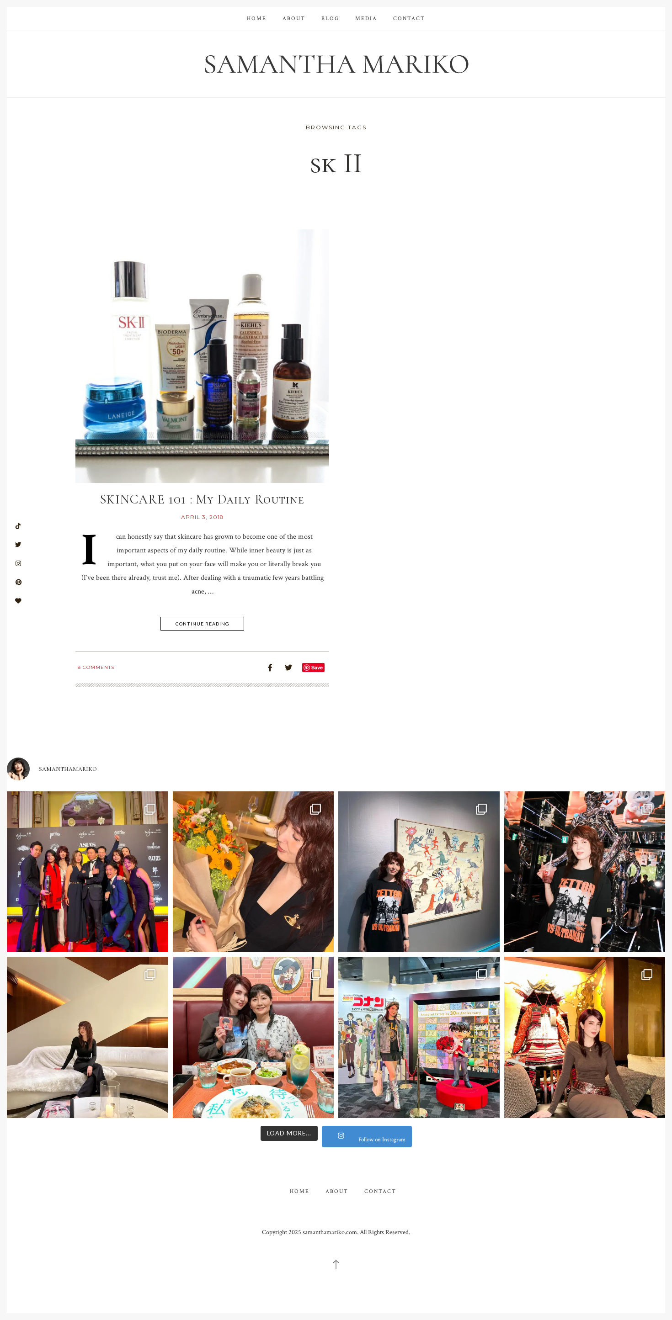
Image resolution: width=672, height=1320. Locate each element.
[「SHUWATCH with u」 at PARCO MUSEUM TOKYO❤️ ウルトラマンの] (419, 872)
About (294, 18)
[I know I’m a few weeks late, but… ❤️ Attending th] (87, 872)
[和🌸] (585, 1037)
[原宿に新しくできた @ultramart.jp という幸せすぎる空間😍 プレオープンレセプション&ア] (585, 872)
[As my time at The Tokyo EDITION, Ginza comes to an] (87, 1037)
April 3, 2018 (202, 517)
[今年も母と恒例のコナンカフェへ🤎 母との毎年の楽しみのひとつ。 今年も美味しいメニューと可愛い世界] (253, 1037)
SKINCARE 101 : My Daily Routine (202, 499)
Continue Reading (202, 623)
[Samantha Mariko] (336, 63)
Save (317, 667)
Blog (330, 18)
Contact (409, 18)
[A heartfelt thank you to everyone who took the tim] (253, 872)
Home (257, 18)
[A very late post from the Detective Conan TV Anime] (419, 1037)
